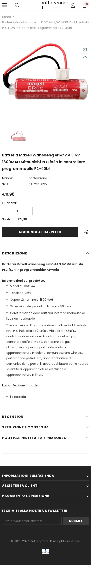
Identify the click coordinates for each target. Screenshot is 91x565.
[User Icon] (73, 5)
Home (6, 17)
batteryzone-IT (45, 5)
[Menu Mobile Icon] (4, 5)
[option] (45, 77)
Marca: (7, 178)
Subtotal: (9, 219)
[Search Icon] (17, 5)
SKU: (5, 184)
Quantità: (9, 203)
